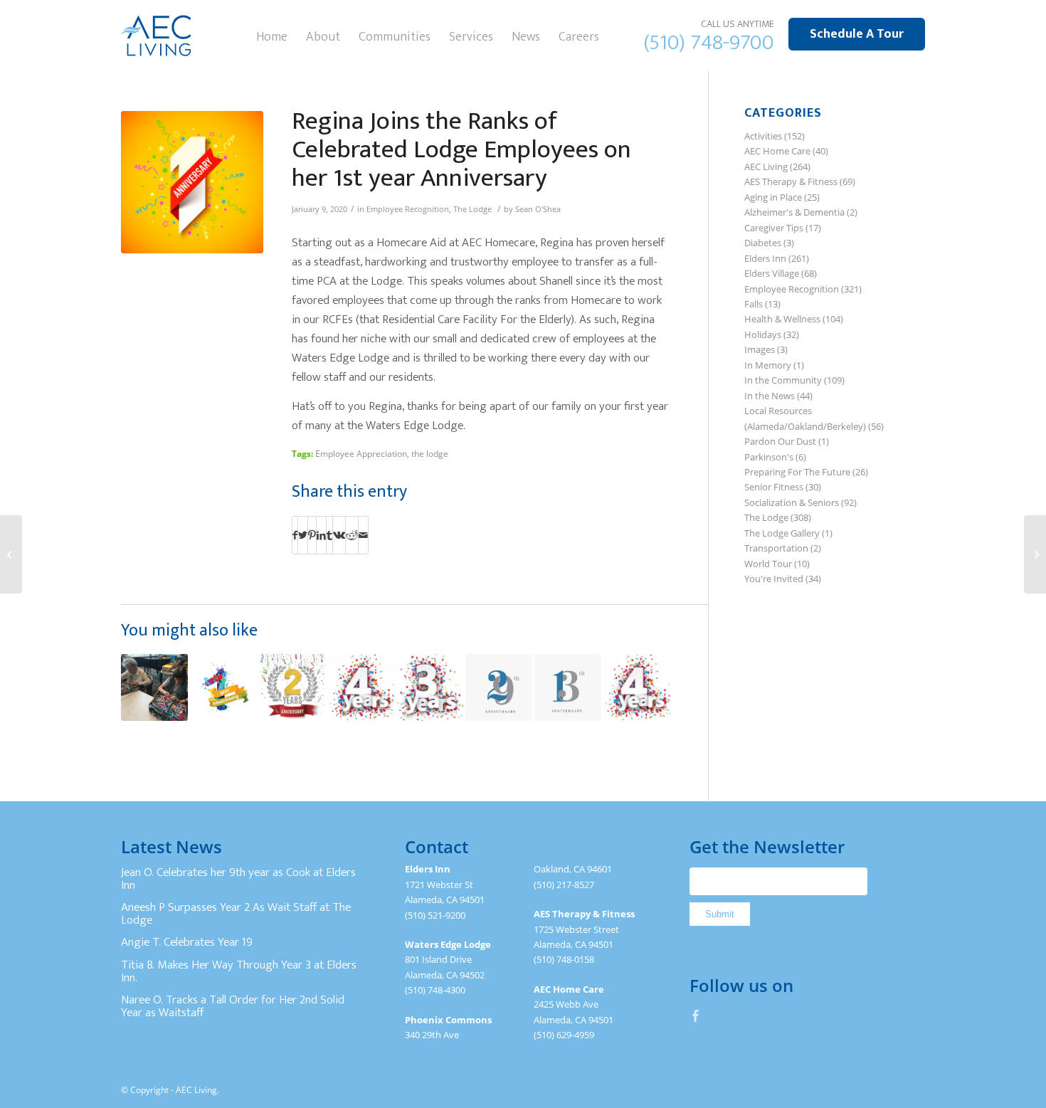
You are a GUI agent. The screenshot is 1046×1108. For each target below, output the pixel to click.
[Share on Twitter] (302, 535)
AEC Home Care (777, 150)
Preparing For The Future (797, 471)
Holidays (762, 334)
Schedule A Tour (857, 34)
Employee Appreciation (361, 453)
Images (759, 349)
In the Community (783, 380)
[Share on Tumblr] (329, 535)
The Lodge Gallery (782, 533)
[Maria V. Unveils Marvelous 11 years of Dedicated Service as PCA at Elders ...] (11, 554)
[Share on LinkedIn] (321, 535)
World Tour (768, 563)
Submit (719, 914)
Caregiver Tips (773, 227)
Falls (753, 303)
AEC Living (766, 166)
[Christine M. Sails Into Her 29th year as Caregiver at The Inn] (498, 687)
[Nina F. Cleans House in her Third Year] (429, 687)
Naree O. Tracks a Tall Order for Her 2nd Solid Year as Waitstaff (232, 1006)
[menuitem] (272, 35)
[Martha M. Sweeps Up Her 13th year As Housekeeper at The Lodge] (567, 687)
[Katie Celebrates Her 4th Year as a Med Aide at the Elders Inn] (636, 687)
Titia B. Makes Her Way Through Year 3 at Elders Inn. (238, 971)
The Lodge (472, 209)
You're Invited (773, 578)
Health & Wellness (782, 318)
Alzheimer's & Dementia (794, 212)
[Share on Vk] (339, 535)
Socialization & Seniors (791, 502)
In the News (769, 395)
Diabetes (762, 242)
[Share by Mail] (363, 535)
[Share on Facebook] (294, 535)
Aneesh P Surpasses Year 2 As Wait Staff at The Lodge (236, 913)
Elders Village (771, 273)
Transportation (776, 548)
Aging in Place (773, 197)
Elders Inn (765, 258)
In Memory (767, 365)
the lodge (429, 453)
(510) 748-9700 (709, 42)
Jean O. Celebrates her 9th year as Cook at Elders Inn (238, 878)
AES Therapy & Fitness (791, 181)
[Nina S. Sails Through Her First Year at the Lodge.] (1035, 554)
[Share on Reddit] (352, 535)
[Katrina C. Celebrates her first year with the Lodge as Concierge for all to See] (223, 687)
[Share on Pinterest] (312, 535)
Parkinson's (768, 456)
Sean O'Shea (538, 209)
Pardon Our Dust (780, 441)
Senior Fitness (773, 486)
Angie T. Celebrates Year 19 (187, 942)
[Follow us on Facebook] (696, 1015)
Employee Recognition (407, 209)
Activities (763, 136)
